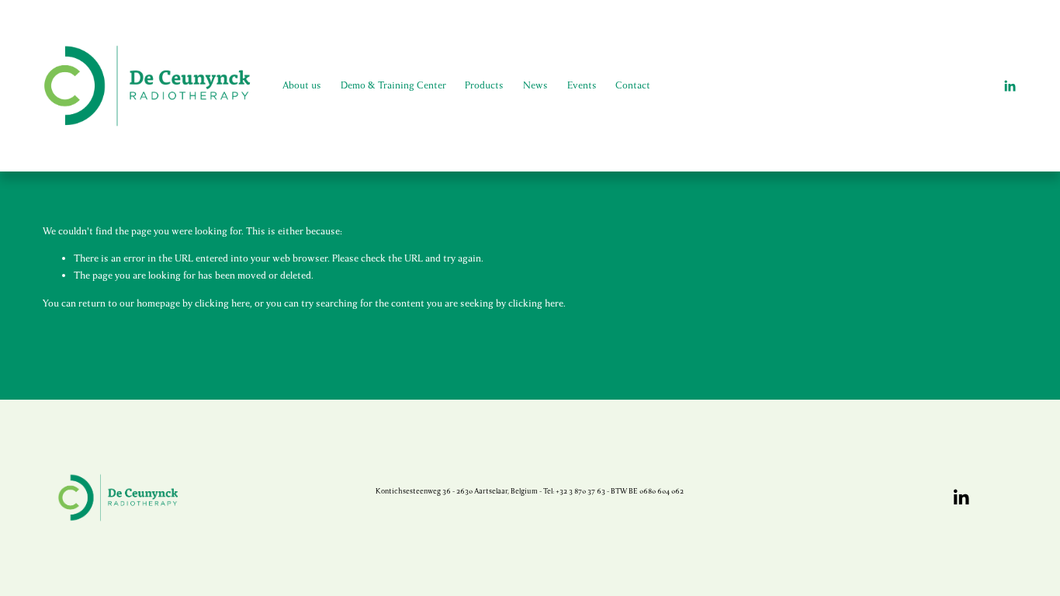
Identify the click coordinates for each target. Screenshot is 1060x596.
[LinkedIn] (1009, 86)
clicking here (222, 303)
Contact (632, 85)
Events (582, 85)
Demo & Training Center (393, 85)
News (535, 85)
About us (301, 85)
